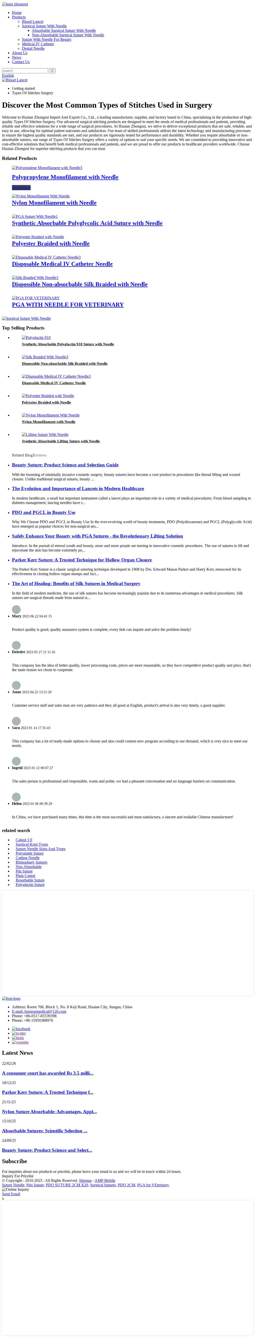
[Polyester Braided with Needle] (38, 237)
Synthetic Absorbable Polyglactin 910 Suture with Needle (68, 344)
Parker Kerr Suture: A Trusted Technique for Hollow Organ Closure (82, 559)
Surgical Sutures (103, 1185)
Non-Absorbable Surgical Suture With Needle (68, 35)
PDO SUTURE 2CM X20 (67, 1185)
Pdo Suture (35, 1185)
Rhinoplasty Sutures (31, 862)
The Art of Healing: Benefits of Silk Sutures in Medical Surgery (76, 583)
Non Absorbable (29, 867)
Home (17, 12)
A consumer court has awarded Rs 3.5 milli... (47, 1073)
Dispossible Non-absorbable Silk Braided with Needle (80, 284)
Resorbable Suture (30, 880)
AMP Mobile (105, 1180)
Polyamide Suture (30, 853)
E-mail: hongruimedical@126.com (39, 1011)
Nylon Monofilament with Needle (54, 202)
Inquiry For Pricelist (17, 1176)
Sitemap (85, 1180)
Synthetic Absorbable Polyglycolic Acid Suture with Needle (87, 223)
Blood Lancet (32, 21)
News (16, 57)
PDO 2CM (126, 1185)
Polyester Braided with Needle (51, 243)
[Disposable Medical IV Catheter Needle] (46, 257)
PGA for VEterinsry (153, 1185)
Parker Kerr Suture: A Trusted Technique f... (47, 1092)
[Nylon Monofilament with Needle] (41, 196)
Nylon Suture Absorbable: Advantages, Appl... (49, 1111)
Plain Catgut (25, 876)
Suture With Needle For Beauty (46, 39)
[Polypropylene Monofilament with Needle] (47, 168)
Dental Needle (33, 48)
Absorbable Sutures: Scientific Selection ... (44, 1130)
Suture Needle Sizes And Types (40, 849)
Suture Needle (13, 1185)
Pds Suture (24, 871)
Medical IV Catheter (38, 44)
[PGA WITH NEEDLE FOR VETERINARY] (36, 298)
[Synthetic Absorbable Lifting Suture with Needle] (45, 434)
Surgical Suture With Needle (44, 26)
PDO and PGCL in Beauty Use (43, 512)
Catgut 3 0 (24, 840)
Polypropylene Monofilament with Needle (65, 177)
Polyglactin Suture (30, 884)
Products (19, 17)
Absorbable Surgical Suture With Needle (64, 30)
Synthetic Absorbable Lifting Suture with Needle (61, 441)
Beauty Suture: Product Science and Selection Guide (65, 464)
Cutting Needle (28, 858)
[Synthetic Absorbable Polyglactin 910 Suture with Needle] (36, 337)
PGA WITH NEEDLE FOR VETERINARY (68, 304)
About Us (19, 53)
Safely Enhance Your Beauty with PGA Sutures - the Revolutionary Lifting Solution (97, 536)
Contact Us (21, 62)
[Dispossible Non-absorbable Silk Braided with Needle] (35, 278)
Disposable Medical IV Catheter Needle (62, 264)
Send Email (11, 1194)
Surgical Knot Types (32, 844)
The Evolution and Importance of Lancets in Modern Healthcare (78, 488)
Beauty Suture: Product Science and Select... (47, 1150)
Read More (21, 187)
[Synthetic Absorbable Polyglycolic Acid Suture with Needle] (35, 216)
